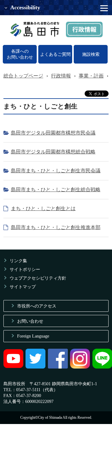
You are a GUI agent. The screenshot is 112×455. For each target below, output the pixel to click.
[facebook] (58, 366)
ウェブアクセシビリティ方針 (38, 278)
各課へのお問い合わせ (20, 54)
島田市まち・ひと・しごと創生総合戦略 (55, 189)
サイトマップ (23, 286)
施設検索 (91, 54)
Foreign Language (33, 336)
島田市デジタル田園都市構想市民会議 (53, 132)
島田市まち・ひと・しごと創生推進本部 (55, 227)
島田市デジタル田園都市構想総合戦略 (53, 151)
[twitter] (35, 366)
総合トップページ (23, 75)
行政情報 (61, 75)
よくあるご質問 (55, 54)
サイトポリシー (25, 269)
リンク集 (18, 260)
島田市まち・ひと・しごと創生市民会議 (55, 170)
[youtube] (13, 366)
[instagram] (80, 366)
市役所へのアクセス (36, 305)
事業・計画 (91, 75)
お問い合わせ (30, 321)
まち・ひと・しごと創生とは (43, 208)
